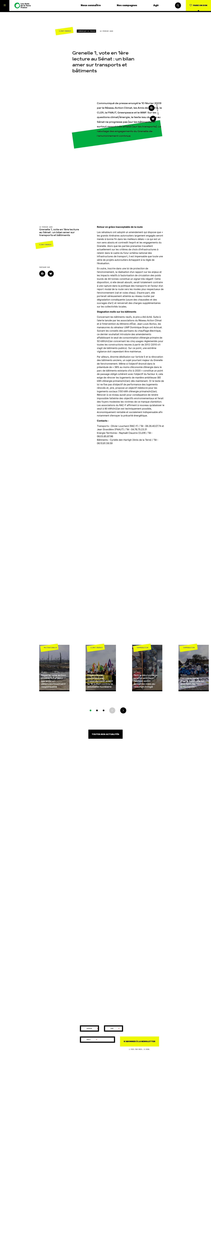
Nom (115, 1028)
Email (92, 1040)
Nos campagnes (127, 5)
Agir (156, 5)
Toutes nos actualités (105, 734)
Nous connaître (91, 5)
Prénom (92, 1028)
